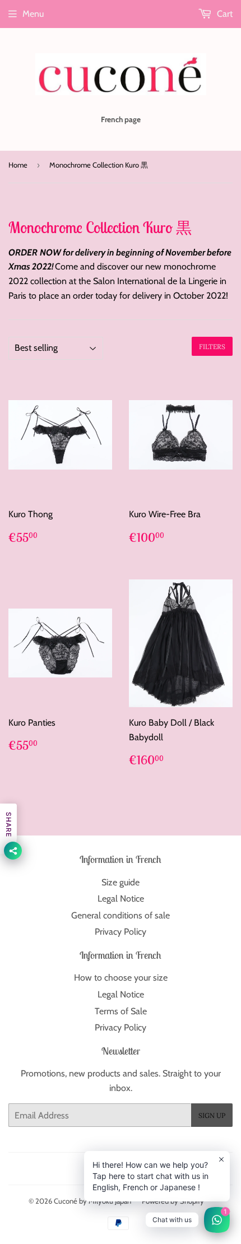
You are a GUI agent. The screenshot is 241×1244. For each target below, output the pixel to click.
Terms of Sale (121, 1011)
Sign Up (211, 1115)
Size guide (120, 882)
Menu (33, 13)
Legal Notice (121, 898)
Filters (212, 346)
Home (17, 164)
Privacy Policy (120, 931)
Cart (224, 13)
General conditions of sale (120, 915)
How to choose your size (121, 977)
